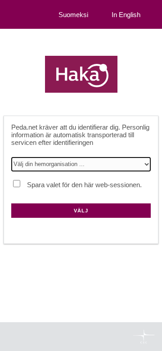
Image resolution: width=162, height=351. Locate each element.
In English (126, 14)
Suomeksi (73, 14)
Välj (81, 210)
